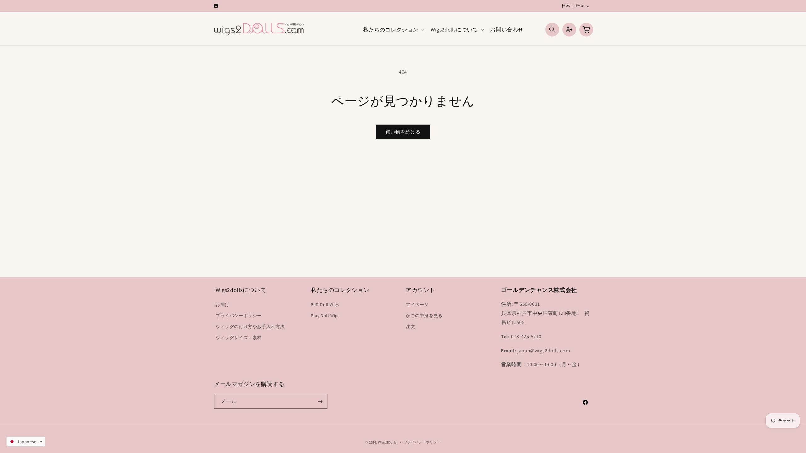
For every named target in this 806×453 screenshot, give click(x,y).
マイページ (417, 304)
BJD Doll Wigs (325, 304)
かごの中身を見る (424, 315)
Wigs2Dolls (387, 442)
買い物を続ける (403, 132)
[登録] (320, 401)
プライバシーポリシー (239, 315)
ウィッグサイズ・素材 (239, 337)
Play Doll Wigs (325, 315)
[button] (393, 29)
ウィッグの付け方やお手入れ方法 (250, 326)
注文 (410, 326)
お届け (223, 304)
